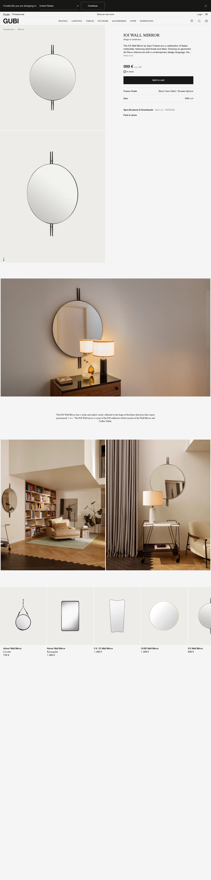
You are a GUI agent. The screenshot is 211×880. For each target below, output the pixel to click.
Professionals (18, 14)
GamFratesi (136, 39)
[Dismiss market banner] (206, 6)
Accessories (8, 29)
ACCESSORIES (119, 21)
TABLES (90, 21)
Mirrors (21, 29)
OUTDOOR (103, 21)
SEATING (63, 21)
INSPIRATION (146, 21)
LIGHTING (77, 21)
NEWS (133, 21)
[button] (206, 21)
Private (6, 14)
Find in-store (130, 115)
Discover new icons (105, 14)
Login (199, 14)
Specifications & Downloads (138, 109)
